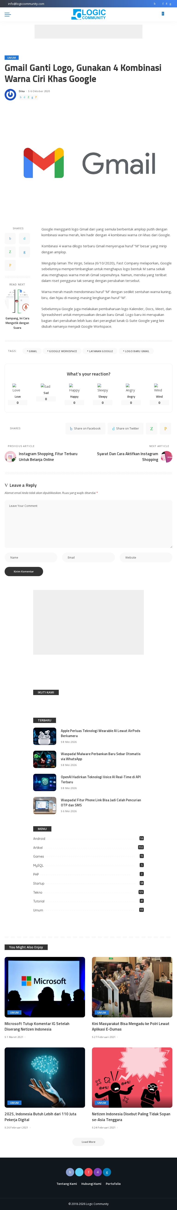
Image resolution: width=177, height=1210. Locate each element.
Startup (38, 883)
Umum (11, 57)
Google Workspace (63, 351)
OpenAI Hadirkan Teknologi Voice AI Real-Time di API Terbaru (101, 779)
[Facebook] (155, 3)
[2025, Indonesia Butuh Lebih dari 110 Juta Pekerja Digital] (45, 1077)
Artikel (38, 848)
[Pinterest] (163, 3)
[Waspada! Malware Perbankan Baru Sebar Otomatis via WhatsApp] (44, 759)
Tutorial (38, 901)
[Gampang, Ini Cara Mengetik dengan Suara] (17, 301)
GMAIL (33, 351)
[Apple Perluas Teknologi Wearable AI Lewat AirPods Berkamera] (44, 736)
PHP (36, 874)
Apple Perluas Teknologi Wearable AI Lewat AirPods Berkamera (100, 733)
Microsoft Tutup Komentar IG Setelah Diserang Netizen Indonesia (37, 1026)
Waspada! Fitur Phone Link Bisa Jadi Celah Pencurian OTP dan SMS (101, 802)
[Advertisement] (88, 32)
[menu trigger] (9, 14)
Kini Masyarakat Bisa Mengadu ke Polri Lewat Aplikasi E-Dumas (130, 1026)
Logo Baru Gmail (137, 351)
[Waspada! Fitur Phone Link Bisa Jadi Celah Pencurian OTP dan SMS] (44, 805)
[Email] (36, 97)
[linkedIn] (32, 97)
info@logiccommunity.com (26, 4)
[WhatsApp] (28, 97)
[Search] (169, 14)
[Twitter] (159, 3)
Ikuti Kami (46, 692)
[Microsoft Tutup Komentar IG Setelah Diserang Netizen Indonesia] (45, 987)
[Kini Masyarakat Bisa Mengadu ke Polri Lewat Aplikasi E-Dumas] (132, 987)
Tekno (37, 892)
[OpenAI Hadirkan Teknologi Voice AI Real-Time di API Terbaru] (44, 782)
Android (39, 839)
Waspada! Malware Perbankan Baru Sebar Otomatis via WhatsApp (101, 756)
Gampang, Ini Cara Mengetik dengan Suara (17, 323)
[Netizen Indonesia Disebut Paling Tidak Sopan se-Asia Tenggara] (132, 1077)
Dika (22, 91)
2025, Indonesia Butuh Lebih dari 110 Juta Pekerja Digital (40, 1117)
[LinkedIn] (170, 3)
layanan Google (101, 351)
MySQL (38, 865)
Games (38, 856)
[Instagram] (166, 3)
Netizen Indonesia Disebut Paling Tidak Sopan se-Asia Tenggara (131, 1117)
